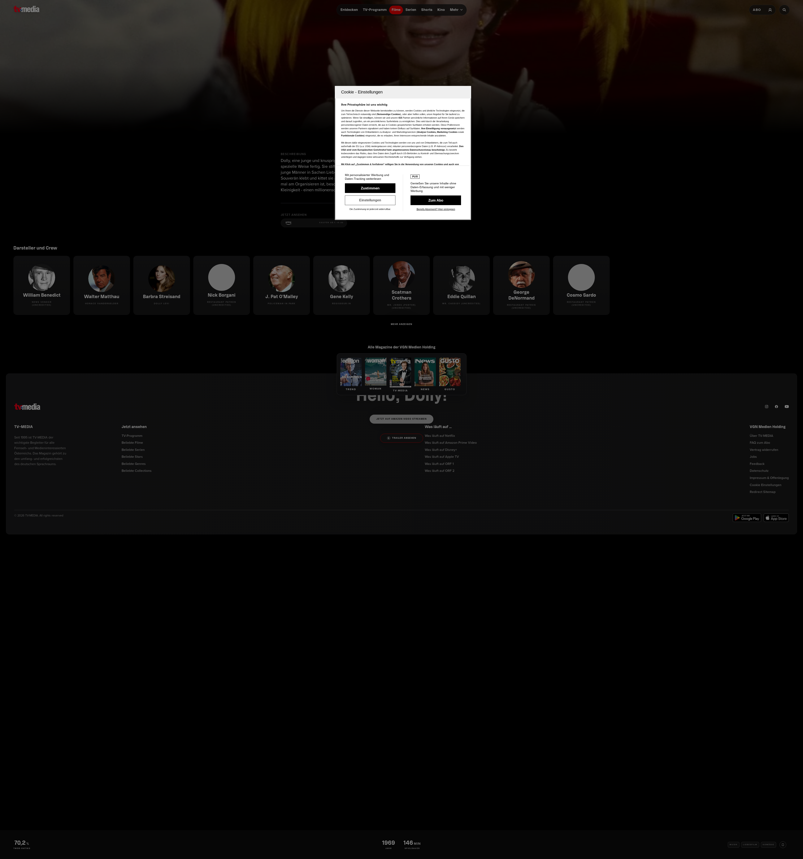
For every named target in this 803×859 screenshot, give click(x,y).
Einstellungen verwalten (370, 200)
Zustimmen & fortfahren (370, 188)
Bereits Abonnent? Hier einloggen (436, 209)
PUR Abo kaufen (436, 200)
